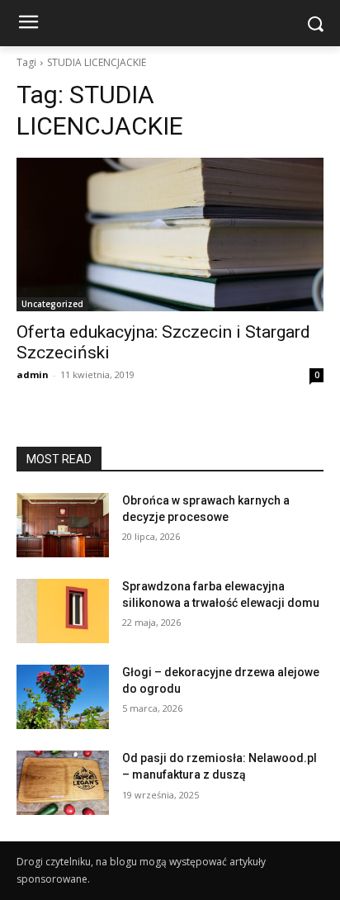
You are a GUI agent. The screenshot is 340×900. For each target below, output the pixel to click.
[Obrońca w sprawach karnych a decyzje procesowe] (63, 525)
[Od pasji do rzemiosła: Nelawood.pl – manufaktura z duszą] (63, 783)
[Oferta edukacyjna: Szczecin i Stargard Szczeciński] (170, 234)
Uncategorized (52, 304)
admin (33, 374)
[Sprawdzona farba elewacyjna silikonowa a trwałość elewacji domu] (63, 611)
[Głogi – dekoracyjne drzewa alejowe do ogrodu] (63, 697)
